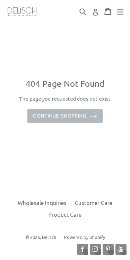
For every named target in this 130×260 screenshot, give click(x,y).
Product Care (65, 215)
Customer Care (93, 203)
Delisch (49, 237)
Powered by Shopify (84, 237)
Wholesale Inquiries (42, 203)
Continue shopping (59, 116)
